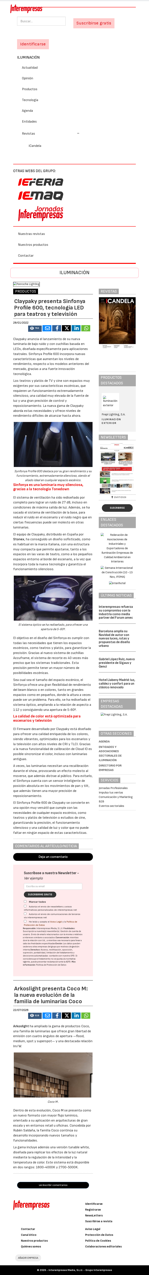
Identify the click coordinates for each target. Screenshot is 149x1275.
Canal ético (28, 1235)
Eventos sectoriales (111, 806)
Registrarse (93, 1210)
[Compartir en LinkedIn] (76, 328)
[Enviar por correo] (46, 328)
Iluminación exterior (111, 421)
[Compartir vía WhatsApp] (85, 328)
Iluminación (28, 57)
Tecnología (30, 100)
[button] (51, 134)
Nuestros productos (33, 245)
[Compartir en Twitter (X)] (66, 328)
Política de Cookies (98, 1241)
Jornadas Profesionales (113, 788)
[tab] (74, 133)
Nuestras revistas (31, 234)
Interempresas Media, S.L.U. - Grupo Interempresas (80, 1270)
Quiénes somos (31, 1246)
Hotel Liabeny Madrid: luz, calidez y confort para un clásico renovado (117, 683)
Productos (29, 89)
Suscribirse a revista (98, 1221)
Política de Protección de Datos (51, 965)
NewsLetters (94, 1215)
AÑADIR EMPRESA (28, 1257)
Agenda (27, 111)
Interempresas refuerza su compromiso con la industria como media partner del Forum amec (116, 612)
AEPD (68, 962)
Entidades (29, 122)
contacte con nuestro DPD (61, 956)
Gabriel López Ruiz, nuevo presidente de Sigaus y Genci (117, 662)
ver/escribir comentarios (53, 1185)
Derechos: (35, 949)
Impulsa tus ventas (111, 792)
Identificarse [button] (33, 44)
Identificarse (94, 1204)
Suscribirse (117, 507)
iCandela (35, 146)
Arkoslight (21, 1026)
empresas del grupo (47, 946)
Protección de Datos (99, 1235)
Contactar (26, 256)
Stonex (18, 539)
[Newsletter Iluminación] (117, 468)
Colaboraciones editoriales (103, 1246)
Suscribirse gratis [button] (93, 23)
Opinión (27, 78)
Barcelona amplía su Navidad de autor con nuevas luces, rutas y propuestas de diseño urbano (114, 638)
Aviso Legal (56, 921)
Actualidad (30, 68)
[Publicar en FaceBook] (56, 328)
